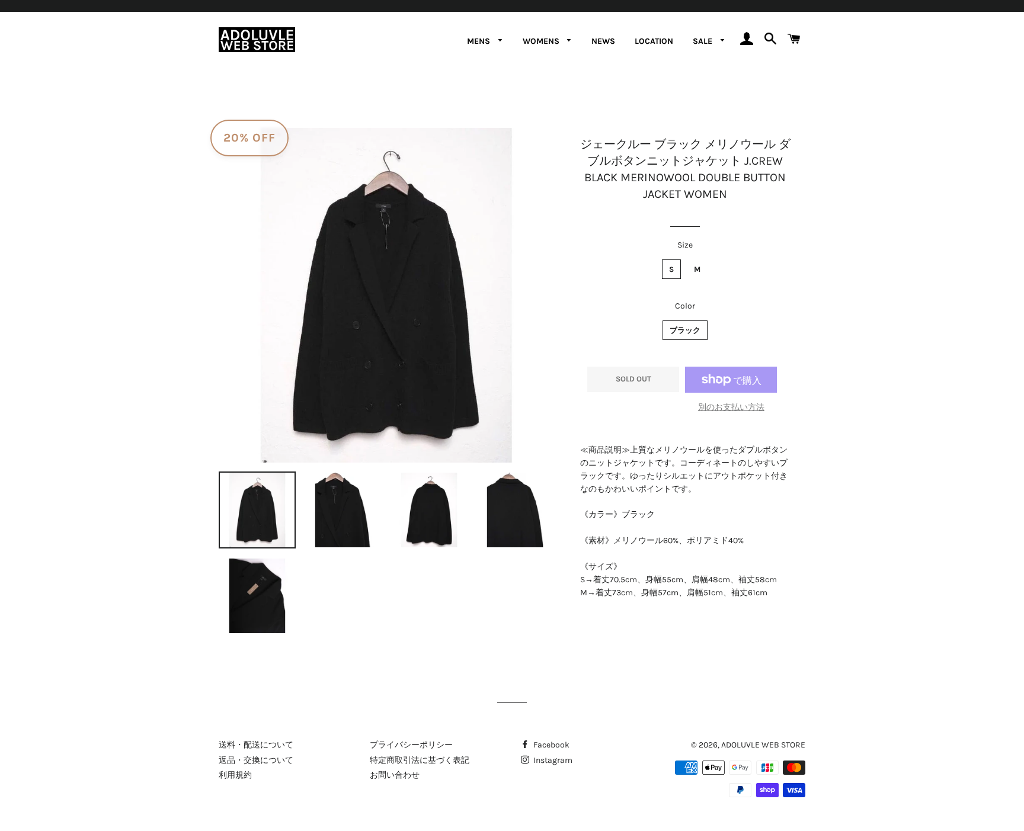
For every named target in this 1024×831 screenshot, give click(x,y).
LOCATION (654, 41)
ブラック (685, 330)
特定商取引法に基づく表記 (419, 760)
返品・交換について (256, 760)
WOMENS (542, 41)
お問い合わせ (395, 775)
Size (685, 245)
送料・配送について (256, 745)
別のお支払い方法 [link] (731, 407)
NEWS (603, 41)
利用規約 (235, 775)
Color (685, 306)
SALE (704, 41)
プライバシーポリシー (411, 745)
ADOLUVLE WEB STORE (763, 745)
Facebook (550, 745)
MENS (479, 41)
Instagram (552, 760)
